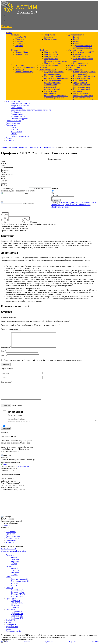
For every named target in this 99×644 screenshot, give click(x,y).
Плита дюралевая (80, 80)
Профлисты (10, 609)
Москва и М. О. (39, 189)
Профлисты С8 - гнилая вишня (41, 147)
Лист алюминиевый (81, 87)
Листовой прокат (75, 50)
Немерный (15, 570)
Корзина (72, 641)
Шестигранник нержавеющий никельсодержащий (52, 87)
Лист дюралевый (80, 74)
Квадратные (49, 37)
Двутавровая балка (76, 35)
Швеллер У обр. (22, 54)
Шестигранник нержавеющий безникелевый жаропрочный (56, 93)
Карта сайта (21, 551)
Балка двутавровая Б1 (19, 579)
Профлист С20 (17, 614)
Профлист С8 (16, 611)
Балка (8, 577)
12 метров (15, 607)
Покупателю (11, 125)
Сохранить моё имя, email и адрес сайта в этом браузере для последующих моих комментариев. (43, 360)
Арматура (15, 35)
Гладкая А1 (20, 39)
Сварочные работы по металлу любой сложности (31, 110)
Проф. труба (11, 598)
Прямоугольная (17, 603)
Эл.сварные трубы (13, 631)
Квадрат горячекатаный (25, 67)
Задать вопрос (23, 466)
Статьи (13, 127)
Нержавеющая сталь (47, 70)
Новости (14, 129)
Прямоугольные (50, 39)
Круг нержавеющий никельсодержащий (52, 81)
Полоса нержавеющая (24, 72)
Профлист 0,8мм (89, 202)
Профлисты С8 (50, 52)
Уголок (9, 622)
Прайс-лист (10, 534)
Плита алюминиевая (81, 98)
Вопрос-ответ (16, 132)
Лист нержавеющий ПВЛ (83, 52)
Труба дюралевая (80, 83)
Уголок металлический (48, 65)
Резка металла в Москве (20, 103)
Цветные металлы (75, 70)
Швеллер (14, 50)
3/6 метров (15, 605)
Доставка (49, 641)
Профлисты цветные (52, 63)
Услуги (26, 641)
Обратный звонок (8, 551)
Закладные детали (18, 116)
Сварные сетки (17, 114)
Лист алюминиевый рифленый (81, 90)
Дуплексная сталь (80, 63)
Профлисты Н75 (51, 59)
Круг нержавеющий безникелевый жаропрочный (56, 77)
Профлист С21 (17, 616)
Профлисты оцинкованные (55, 61)
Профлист (43, 50)
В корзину (56, 200)
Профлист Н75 (17, 618)
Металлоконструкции (19, 119)
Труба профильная (47, 35)
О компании (11, 532)
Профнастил (16, 112)
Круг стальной (74, 67)
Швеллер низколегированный (81, 55)
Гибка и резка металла (20, 136)
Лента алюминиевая (81, 85)
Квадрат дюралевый (81, 78)
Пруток (9, 566)
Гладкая (14, 564)
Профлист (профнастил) (71, 202)
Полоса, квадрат (17, 65)
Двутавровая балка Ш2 (82, 48)
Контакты (10, 140)
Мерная (14, 557)
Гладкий (14, 575)
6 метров (19, 41)
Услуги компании (13, 101)
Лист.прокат (11, 624)
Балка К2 (77, 43)
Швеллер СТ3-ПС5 (18, 594)
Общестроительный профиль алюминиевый (83, 94)
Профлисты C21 (51, 56)
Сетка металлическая (77, 65)
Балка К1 (77, 41)
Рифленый (15, 572)
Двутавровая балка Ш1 (82, 46)
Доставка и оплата (13, 121)
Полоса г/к (19, 70)
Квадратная (15, 601)
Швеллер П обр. (22, 52)
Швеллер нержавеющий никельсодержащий (54, 99)
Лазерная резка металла (20, 105)
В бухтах (19, 46)
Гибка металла (16, 108)
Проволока (44, 67)
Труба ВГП (10, 620)
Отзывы (14, 134)
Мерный (14, 568)
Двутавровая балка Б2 (20, 581)
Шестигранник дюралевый (84, 72)
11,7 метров (20, 43)
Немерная (15, 559)
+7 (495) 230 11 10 (8, 549)
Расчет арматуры (13, 123)
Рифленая (15, 562)
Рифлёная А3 (20, 37)
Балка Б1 (76, 37)
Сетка (8, 629)
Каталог (9, 33)
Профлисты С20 (51, 54)
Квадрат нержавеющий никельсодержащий (54, 73)
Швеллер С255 (17, 596)
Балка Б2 (76, 39)
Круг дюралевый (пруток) (84, 76)
